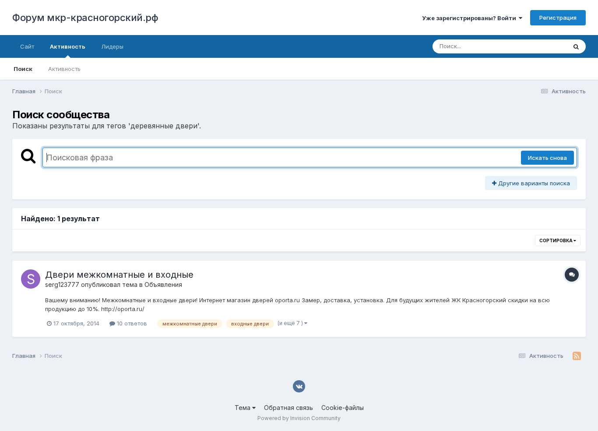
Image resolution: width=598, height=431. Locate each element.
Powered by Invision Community (299, 418)
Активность (67, 46)
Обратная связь (288, 407)
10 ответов (131, 323)
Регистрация (558, 17)
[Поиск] (576, 46)
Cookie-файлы (342, 407)
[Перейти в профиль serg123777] (30, 279)
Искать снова (547, 157)
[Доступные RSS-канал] (577, 356)
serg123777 (62, 284)
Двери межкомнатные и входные (119, 274)
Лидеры (112, 46)
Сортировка (556, 240)
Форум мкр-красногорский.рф (85, 17)
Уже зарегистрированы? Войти (470, 17)
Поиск (23, 68)
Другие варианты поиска (533, 183)
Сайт (27, 46)
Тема (243, 407)
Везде (546, 46)
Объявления (163, 284)
